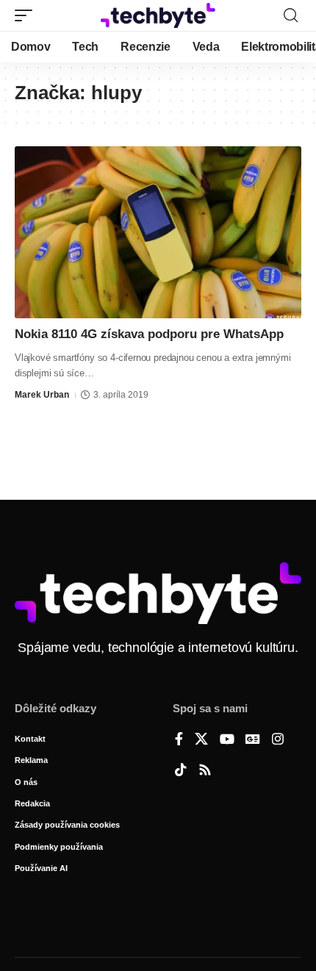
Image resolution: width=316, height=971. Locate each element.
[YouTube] (227, 740)
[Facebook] (179, 740)
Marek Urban (42, 395)
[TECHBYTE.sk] (158, 15)
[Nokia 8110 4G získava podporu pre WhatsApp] (158, 232)
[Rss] (205, 771)
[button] (27, 15)
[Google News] (252, 740)
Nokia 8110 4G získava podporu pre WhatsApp (149, 334)
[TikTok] (181, 771)
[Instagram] (278, 740)
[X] (201, 740)
